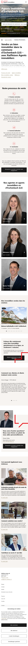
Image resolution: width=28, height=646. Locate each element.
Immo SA (3, 598)
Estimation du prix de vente (6, 592)
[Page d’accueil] (2, 40)
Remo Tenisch (8, 286)
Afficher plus (4, 69)
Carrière (2, 601)
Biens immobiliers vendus (7, 75)
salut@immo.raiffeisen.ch (6, 579)
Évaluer (2, 584)
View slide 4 (16, 400)
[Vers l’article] (14, 476)
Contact (2, 605)
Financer (3, 596)
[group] (5, 29)
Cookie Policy (4, 618)
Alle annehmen (14, 625)
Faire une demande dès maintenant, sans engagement (15, 24)
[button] (26, 2)
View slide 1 (11, 400)
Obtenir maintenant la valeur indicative (14, 358)
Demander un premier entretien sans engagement (14, 170)
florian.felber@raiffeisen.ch (8, 441)
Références (17, 75)
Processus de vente (5, 72)
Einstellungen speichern (14, 641)
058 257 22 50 (5, 577)
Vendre (2, 589)
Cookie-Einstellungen (14, 636)
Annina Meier (8, 219)
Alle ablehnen (14, 630)
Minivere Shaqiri (8, 252)
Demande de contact (6, 77)
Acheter (2, 586)
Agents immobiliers (16, 72)
